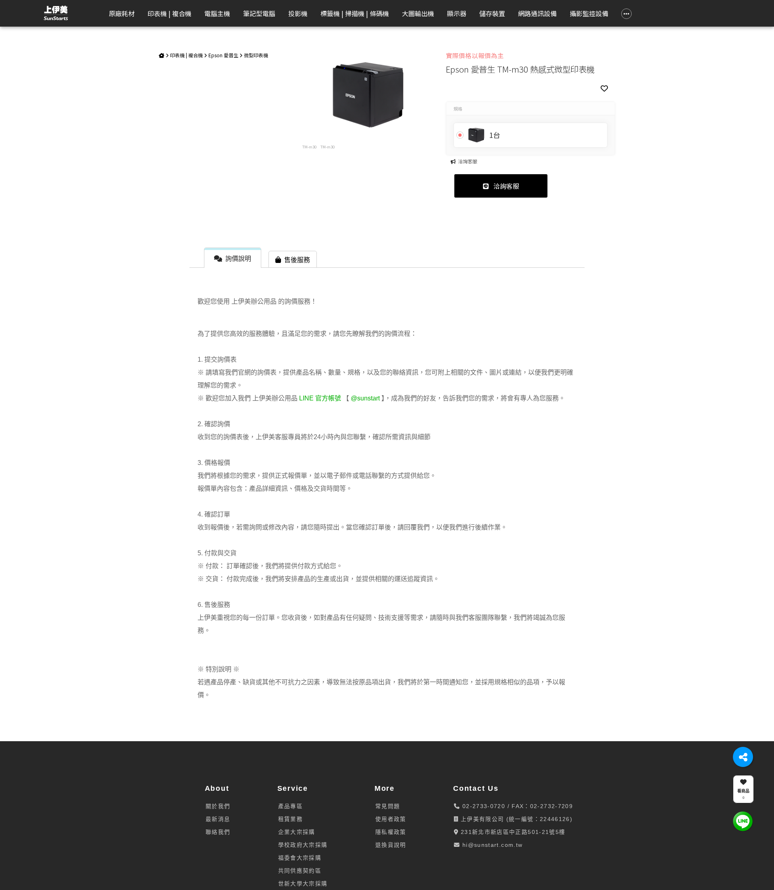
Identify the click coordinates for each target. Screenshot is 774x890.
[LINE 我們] (743, 820)
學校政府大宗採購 (303, 845)
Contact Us (476, 788)
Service (292, 788)
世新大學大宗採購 (303, 884)
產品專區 (290, 806)
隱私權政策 (390, 832)
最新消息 (218, 819)
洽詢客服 (505, 186)
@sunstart (365, 398)
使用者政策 (390, 819)
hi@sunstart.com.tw (491, 845)
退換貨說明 (390, 845)
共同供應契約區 (300, 871)
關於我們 (218, 806)
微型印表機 (256, 55)
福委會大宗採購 (300, 858)
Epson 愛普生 (223, 55)
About (217, 788)
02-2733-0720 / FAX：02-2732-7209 (516, 806)
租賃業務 (290, 819)
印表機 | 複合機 (186, 55)
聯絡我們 (218, 832)
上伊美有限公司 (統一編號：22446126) (516, 819)
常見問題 (387, 806)
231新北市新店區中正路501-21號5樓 (512, 832)
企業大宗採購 (296, 832)
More (385, 788)
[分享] (743, 757)
